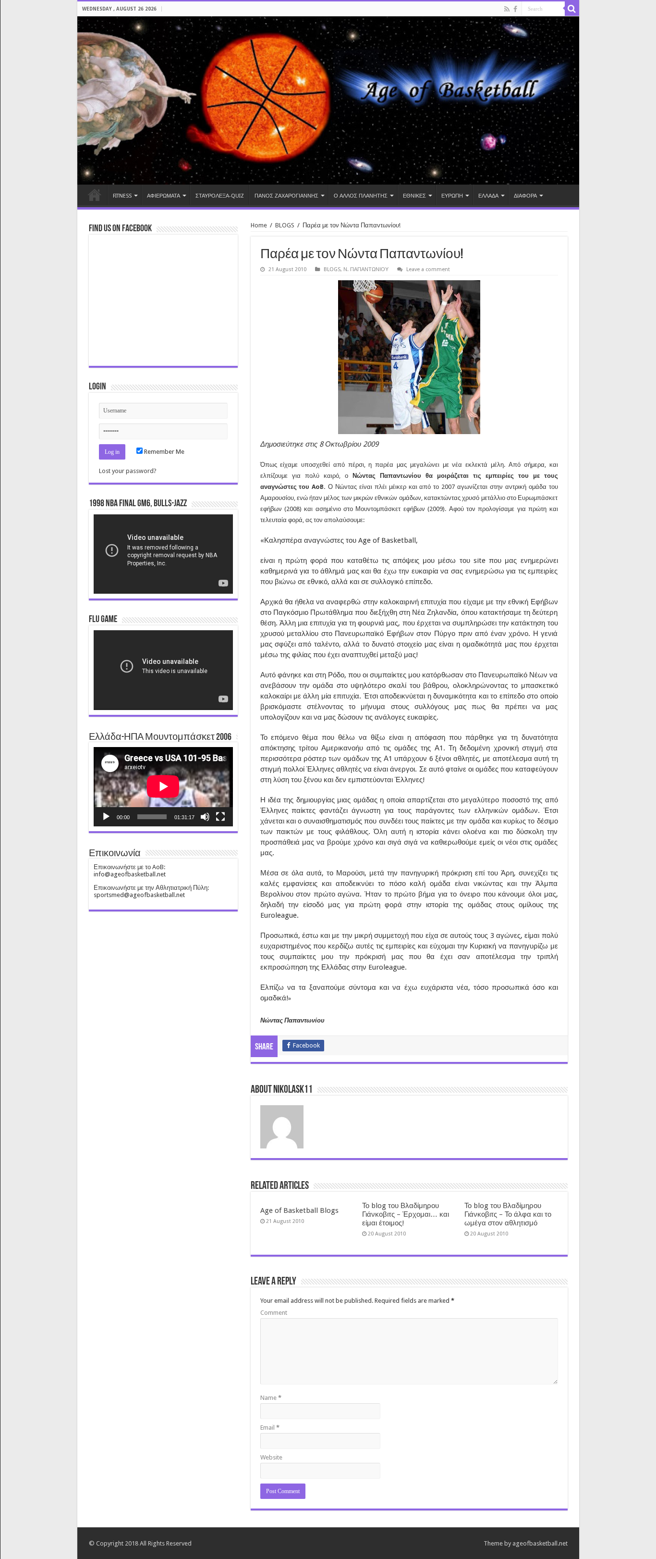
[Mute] (205, 817)
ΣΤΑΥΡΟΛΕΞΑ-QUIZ (219, 196)
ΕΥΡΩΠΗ (452, 196)
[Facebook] (515, 9)
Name (270, 1397)
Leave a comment (428, 269)
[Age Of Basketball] (328, 100)
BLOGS (284, 225)
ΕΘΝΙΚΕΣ (414, 196)
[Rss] (506, 9)
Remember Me (163, 451)
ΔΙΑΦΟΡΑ (525, 196)
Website (271, 1457)
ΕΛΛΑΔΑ (488, 196)
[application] (163, 554)
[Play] (106, 817)
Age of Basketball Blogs (299, 1210)
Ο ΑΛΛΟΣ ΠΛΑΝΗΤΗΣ (361, 196)
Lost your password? (128, 470)
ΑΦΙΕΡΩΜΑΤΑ (163, 196)
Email (269, 1427)
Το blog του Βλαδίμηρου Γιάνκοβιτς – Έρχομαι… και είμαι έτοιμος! (405, 1214)
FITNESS (122, 196)
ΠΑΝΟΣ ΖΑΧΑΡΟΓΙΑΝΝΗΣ (286, 196)
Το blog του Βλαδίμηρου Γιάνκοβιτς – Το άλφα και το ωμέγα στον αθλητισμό (507, 1214)
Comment (273, 1312)
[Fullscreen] (220, 817)
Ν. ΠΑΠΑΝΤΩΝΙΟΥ (366, 269)
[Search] (572, 8)
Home (94, 195)
